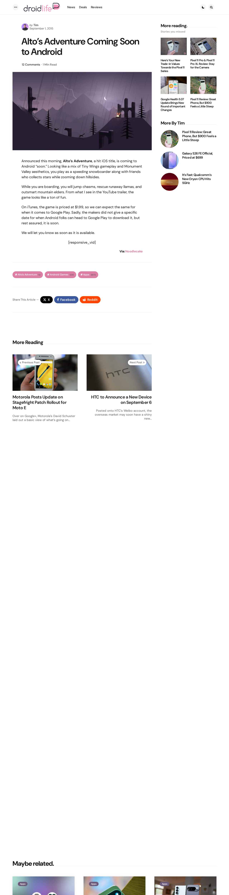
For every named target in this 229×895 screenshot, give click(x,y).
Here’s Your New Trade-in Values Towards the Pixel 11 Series (173, 66)
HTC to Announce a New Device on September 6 (121, 399)
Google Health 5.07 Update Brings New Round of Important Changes (173, 105)
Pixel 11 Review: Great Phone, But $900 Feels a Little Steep (203, 103)
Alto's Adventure (29, 274)
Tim (35, 25)
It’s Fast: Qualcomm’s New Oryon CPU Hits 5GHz (196, 179)
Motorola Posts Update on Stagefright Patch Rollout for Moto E (39, 402)
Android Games (62, 274)
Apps (89, 274)
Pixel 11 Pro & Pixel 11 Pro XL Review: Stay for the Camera (202, 64)
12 (31, 64)
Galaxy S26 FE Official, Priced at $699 (197, 155)
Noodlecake (134, 251)
